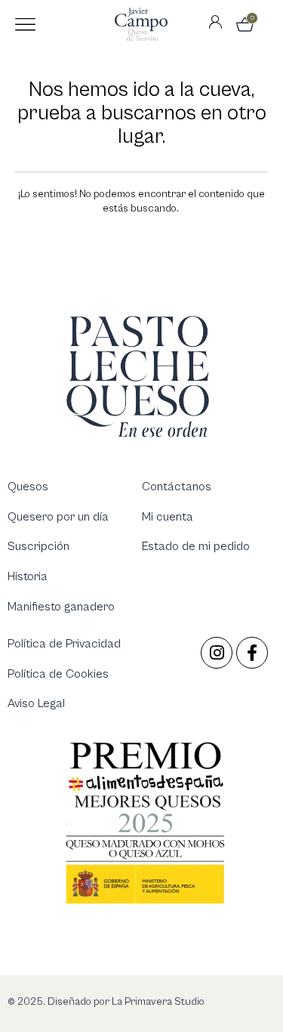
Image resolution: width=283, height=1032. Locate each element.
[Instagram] (216, 653)
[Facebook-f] (252, 653)
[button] (25, 24)
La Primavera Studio (157, 1002)
